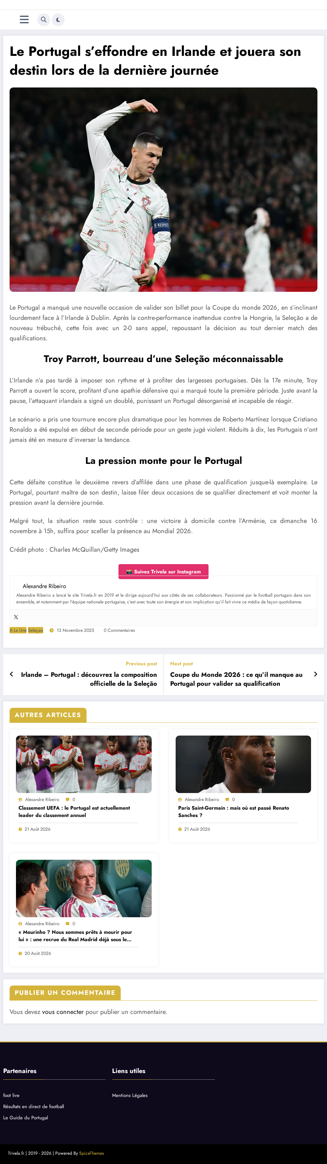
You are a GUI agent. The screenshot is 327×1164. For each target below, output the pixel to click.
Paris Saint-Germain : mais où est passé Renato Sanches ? (233, 812)
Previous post (141, 664)
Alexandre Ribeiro (42, 799)
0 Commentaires (119, 630)
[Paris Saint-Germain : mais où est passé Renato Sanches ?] (243, 764)
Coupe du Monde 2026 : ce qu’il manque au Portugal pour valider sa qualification (236, 679)
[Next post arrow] (315, 674)
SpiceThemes (91, 1153)
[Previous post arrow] (12, 674)
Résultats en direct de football (33, 1106)
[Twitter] (16, 617)
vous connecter (63, 1012)
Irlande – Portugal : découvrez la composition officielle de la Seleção (89, 679)
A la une (18, 630)
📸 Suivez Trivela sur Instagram (163, 571)
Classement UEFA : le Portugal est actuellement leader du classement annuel (74, 812)
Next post (181, 664)
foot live (11, 1095)
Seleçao (35, 630)
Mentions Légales (130, 1095)
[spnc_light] (58, 19)
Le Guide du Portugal (25, 1117)
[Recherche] (43, 20)
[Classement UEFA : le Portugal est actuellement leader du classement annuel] (84, 764)
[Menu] (24, 19)
